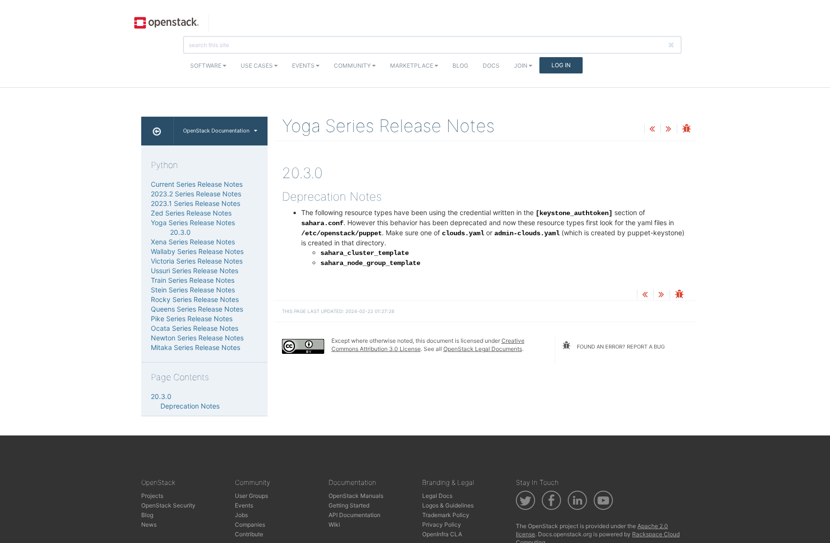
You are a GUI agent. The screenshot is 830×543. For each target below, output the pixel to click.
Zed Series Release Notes (191, 213)
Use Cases (257, 65)
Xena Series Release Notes (193, 242)
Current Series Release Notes (197, 184)
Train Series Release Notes (192, 280)
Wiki (334, 524)
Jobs (241, 515)
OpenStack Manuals (356, 495)
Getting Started (349, 505)
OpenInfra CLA (442, 534)
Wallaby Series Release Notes (197, 251)
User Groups (251, 495)
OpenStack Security (168, 505)
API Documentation (354, 515)
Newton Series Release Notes (197, 338)
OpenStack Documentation (216, 130)
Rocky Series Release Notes (195, 299)
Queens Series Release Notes (197, 309)
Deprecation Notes (190, 406)
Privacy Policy (441, 524)
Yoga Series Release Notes (193, 222)
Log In (561, 65)
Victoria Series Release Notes (197, 261)
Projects (152, 495)
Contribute (249, 534)
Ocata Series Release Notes (194, 328)
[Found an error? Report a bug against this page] (686, 129)
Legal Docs (437, 495)
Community (353, 65)
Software (206, 65)
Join (521, 65)
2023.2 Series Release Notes (196, 194)
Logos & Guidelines (448, 505)
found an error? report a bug (620, 346)
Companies (250, 524)
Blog (460, 65)
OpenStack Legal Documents (482, 348)
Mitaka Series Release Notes (195, 347)
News (149, 524)
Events (304, 65)
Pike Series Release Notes (191, 318)
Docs (491, 65)
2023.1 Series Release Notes (195, 203)
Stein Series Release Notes (193, 290)
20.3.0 (180, 232)
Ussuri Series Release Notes (194, 270)
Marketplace (412, 65)
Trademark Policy (445, 515)
